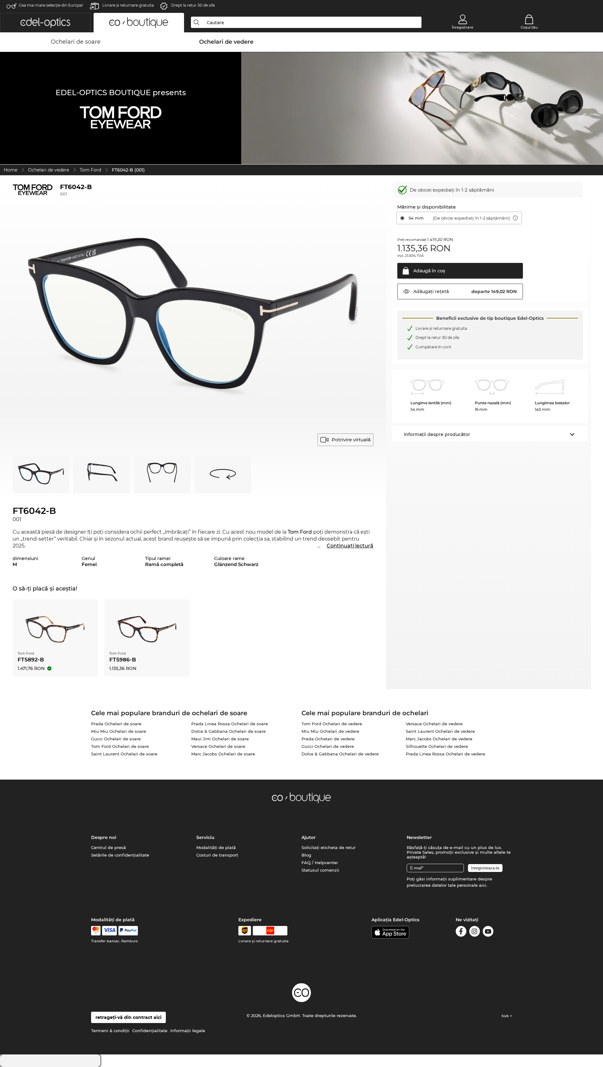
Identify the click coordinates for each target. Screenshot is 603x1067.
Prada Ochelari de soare (116, 723)
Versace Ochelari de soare (218, 746)
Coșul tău (529, 27)
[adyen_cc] (95, 930)
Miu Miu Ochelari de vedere (330, 731)
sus (506, 1015)
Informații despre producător (437, 434)
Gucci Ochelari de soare (116, 738)
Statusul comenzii (320, 870)
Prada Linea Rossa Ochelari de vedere (445, 753)
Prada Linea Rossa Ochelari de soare (229, 723)
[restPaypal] (128, 930)
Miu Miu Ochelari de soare (118, 731)
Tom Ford (90, 170)
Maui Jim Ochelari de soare (220, 738)
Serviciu (205, 837)
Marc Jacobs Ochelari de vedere (439, 738)
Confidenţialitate (149, 1030)
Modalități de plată (216, 847)
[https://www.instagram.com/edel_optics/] (474, 932)
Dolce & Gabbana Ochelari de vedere (340, 753)
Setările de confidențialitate (120, 854)
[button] (45, 22)
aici (482, 885)
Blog (306, 854)
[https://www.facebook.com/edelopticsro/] (461, 932)
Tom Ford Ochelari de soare (120, 746)
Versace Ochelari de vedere (434, 723)
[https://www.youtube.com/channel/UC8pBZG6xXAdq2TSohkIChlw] (488, 932)
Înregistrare (462, 27)
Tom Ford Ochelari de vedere (332, 723)
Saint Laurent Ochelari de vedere (440, 731)
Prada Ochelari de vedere (328, 738)
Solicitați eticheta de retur (329, 847)
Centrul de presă (108, 847)
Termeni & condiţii (110, 1030)
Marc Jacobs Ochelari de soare (223, 753)
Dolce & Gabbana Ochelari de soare (228, 731)
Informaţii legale (187, 1030)
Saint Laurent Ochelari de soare (124, 753)
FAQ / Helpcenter (320, 862)
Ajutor (309, 837)
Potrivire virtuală (351, 440)
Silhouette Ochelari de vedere (437, 746)
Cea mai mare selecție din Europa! (51, 5)
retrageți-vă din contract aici (128, 1017)
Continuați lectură (350, 546)
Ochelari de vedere (48, 170)
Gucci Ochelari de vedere (328, 746)
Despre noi (103, 837)
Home (10, 170)
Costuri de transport (217, 854)
